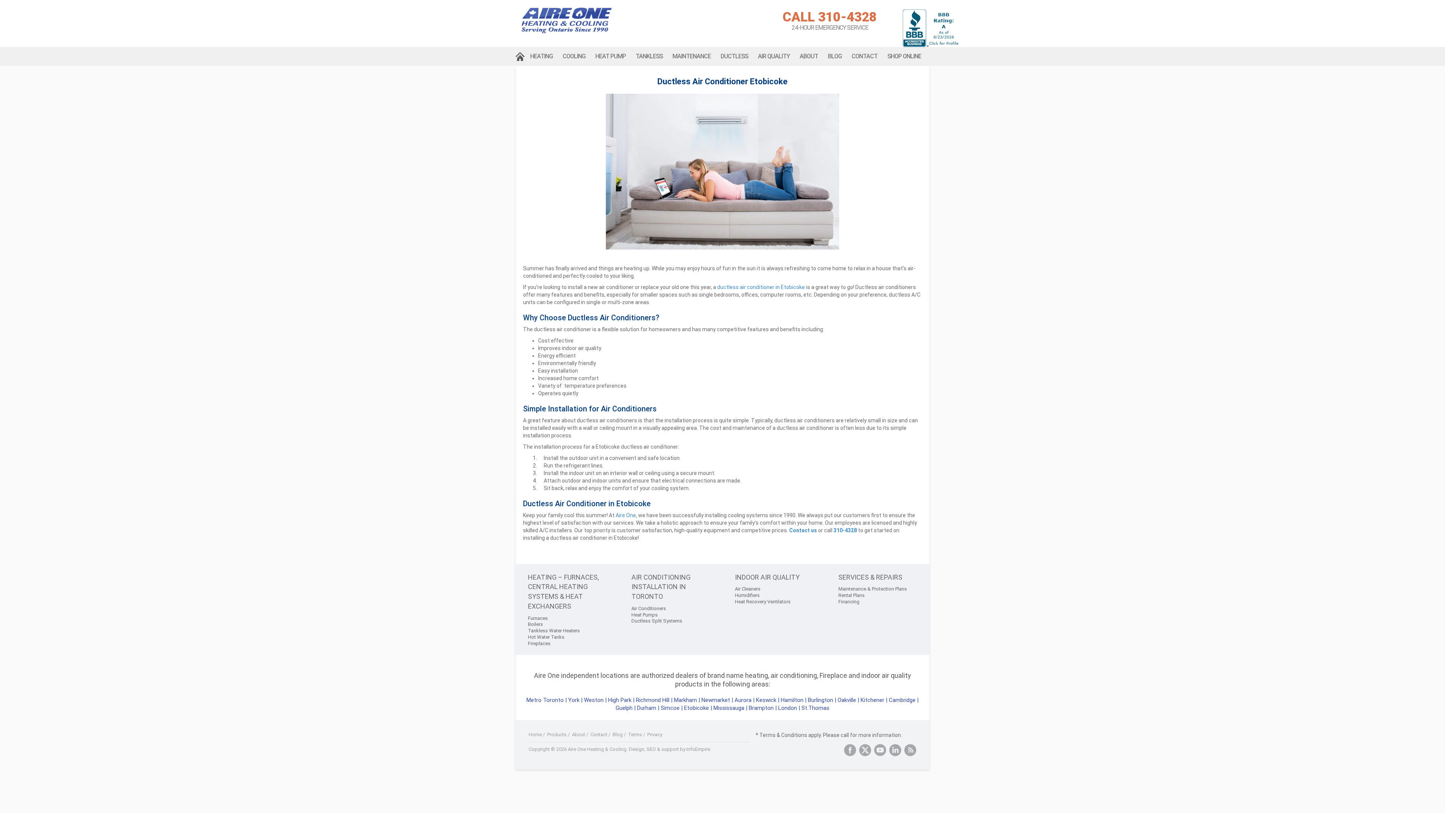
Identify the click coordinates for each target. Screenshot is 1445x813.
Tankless (649, 56)
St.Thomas (815, 708)
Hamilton (792, 700)
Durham (646, 708)
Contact (865, 56)
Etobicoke (696, 708)
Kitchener (872, 700)
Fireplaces (539, 643)
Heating (541, 56)
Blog (835, 56)
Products (557, 734)
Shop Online (904, 56)
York (574, 700)
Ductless (734, 56)
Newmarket (715, 700)
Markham (685, 700)
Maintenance (691, 56)
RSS (910, 750)
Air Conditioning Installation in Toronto (661, 586)
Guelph (624, 708)
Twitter (865, 750)
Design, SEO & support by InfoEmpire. (670, 749)
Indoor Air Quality (767, 577)
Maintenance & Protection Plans (872, 589)
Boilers (535, 624)
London (787, 708)
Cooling (574, 56)
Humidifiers (747, 595)
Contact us (803, 530)
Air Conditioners (648, 608)
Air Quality (774, 56)
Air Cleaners (748, 589)
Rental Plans (851, 595)
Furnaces (538, 618)
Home (520, 56)
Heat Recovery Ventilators (763, 601)
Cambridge (902, 700)
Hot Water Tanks (546, 637)
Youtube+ (880, 750)
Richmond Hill (652, 700)
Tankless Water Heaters (554, 630)
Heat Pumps (644, 615)
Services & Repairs (870, 577)
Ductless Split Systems (656, 621)
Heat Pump (610, 56)
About (809, 56)
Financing (848, 601)
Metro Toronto (545, 700)
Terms (635, 734)
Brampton (761, 708)
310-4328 (845, 530)
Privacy (654, 734)
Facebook (850, 750)
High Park (619, 700)
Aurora (743, 700)
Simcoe (670, 708)
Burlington (820, 700)
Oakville (847, 700)
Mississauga (728, 708)
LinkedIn (895, 750)
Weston (594, 700)
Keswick (766, 700)
